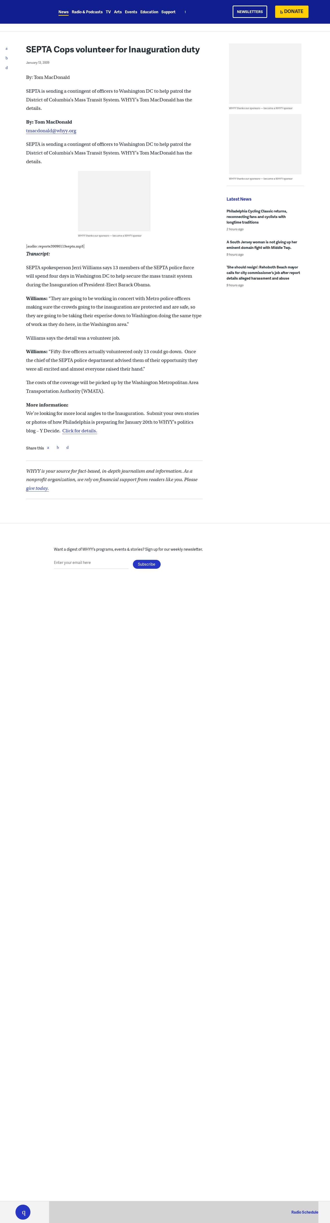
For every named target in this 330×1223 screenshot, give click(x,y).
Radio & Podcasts (87, 11)
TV (108, 11)
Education (149, 11)
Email (67, 447)
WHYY (29, 11)
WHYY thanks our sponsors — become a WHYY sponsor (110, 235)
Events (131, 11)
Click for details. (79, 431)
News (63, 11)
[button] (22, 1212)
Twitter (58, 447)
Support (168, 11)
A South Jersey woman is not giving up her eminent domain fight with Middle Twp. (262, 244)
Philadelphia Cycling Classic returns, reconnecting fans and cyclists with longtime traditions (257, 216)
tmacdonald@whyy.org (51, 131)
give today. (37, 488)
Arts (118, 11)
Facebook (48, 447)
